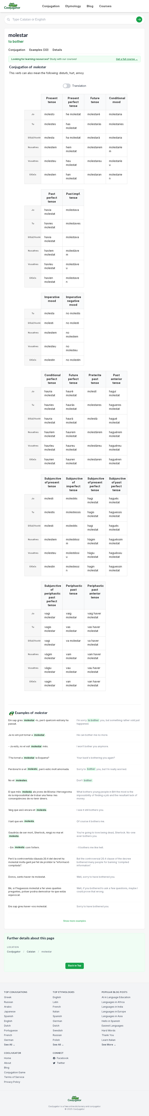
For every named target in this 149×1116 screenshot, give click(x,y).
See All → (9, 1044)
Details (57, 49)
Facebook (62, 1058)
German (8, 1039)
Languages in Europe (114, 1011)
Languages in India (112, 1006)
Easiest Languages (112, 1025)
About (7, 1062)
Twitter (61, 1062)
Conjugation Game (14, 1072)
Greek (7, 997)
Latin (55, 1002)
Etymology (73, 6)
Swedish (58, 1030)
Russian (8, 1002)
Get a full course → (127, 59)
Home (7, 1058)
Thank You (108, 1035)
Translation (79, 85)
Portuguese (11, 1030)
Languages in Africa (113, 1002)
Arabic (8, 1006)
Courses (105, 6)
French (8, 1035)
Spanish (8, 1016)
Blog (90, 6)
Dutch (7, 1025)
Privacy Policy (12, 1081)
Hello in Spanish (111, 1021)
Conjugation (51, 6)
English (8, 1021)
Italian (56, 1011)
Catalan (31, 951)
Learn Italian (108, 1039)
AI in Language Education (116, 997)
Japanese (10, 1011)
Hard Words (108, 1030)
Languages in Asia (112, 1016)
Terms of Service (14, 1077)
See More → (109, 1044)
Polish (56, 1039)
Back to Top (74, 965)
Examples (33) (39, 49)
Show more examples (74, 921)
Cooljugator (14, 951)
